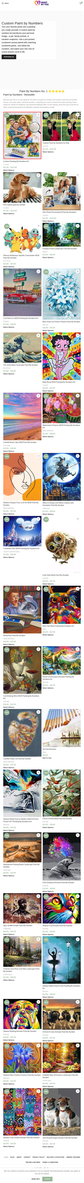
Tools (44, 752)
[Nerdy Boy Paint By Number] (22, 609)
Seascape (6, 445)
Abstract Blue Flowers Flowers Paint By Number (22, 1075)
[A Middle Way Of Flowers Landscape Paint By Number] (62, 1058)
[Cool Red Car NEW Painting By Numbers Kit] (22, 292)
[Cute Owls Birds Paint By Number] (62, 544)
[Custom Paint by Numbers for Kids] (62, 126)
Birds (44, 629)
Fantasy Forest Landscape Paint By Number (60, 249)
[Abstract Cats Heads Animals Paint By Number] (22, 1111)
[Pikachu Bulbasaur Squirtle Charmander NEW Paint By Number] (22, 238)
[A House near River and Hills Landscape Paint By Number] (22, 951)
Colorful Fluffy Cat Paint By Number (17, 759)
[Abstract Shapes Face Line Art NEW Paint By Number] (22, 476)
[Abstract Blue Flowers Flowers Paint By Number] (22, 1058)
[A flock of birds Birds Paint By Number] (62, 792)
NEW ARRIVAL (48, 431)
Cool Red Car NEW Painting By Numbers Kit (20, 318)
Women (45, 991)
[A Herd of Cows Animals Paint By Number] (62, 1014)
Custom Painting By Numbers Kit (16, 161)
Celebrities (7, 928)
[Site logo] (42, 3)
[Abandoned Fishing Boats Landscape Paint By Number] (22, 847)
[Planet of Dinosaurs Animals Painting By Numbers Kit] (62, 660)
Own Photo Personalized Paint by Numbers (59, 212)
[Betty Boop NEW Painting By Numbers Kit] (62, 356)
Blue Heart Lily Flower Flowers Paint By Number (61, 322)
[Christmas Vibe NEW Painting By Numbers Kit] (22, 531)
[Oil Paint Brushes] (62, 728)
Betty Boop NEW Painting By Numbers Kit (59, 382)
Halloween (46, 508)
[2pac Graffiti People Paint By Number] (22, 908)
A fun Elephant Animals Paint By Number (58, 882)
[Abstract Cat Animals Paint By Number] (62, 908)
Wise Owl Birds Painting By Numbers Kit (58, 626)
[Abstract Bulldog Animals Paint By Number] (22, 1014)
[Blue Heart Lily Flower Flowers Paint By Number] (62, 294)
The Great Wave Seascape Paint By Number (20, 365)
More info (36, 1179)
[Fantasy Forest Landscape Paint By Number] (62, 235)
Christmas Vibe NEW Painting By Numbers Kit (21, 548)
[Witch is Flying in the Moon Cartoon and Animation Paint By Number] (62, 477)
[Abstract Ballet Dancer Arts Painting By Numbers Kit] (62, 960)
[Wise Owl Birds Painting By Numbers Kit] (62, 605)
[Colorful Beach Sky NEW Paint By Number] (22, 416)
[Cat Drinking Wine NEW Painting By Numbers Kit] (22, 670)
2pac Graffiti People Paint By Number (17, 925)
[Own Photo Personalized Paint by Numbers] (62, 191)
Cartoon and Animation (11, 551)
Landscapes (7, 974)
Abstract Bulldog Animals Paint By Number (19, 1031)
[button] (47, 758)
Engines (6, 321)
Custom (6, 164)
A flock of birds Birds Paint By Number (57, 819)
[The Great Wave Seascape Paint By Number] (22, 347)
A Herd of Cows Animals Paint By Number (59, 1032)
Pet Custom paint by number (14, 205)
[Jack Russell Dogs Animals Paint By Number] (62, 1112)
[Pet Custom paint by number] (22, 187)
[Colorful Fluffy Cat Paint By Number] (22, 733)
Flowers (45, 325)
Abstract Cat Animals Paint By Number (57, 926)
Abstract (6, 825)
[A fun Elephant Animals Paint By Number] (62, 856)
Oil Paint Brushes (49, 749)
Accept (47, 1179)
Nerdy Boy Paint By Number (14, 635)
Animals (45, 578)
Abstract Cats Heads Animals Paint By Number (21, 1138)
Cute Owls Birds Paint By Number (56, 575)
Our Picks (6, 261)
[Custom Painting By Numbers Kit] (22, 135)
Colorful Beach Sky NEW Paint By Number (20, 442)
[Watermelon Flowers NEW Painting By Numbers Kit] (62, 408)
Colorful (45, 385)
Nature (45, 252)
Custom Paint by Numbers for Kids (56, 143)
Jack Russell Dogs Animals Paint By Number (60, 1138)
